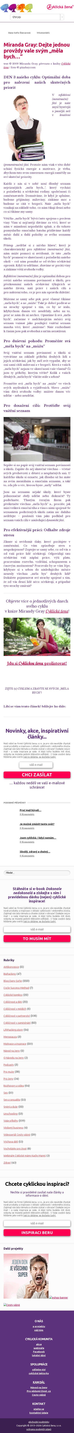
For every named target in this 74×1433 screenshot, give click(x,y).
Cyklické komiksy (13, 994)
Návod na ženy (12, 1050)
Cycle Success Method (16, 987)
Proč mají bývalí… (30, 810)
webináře (39, 1348)
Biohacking (10, 973)
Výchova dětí (11, 1141)
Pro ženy (8, 1078)
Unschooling (11, 1113)
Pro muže (9, 1071)
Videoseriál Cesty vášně (17, 1134)
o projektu (39, 1326)
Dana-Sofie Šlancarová (19, 33)
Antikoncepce (11, 966)
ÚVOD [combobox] (17, 17)
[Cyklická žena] (37, 11)
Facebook (39, 1351)
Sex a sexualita (12, 1099)
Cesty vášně (39, 1395)
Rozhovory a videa (14, 1085)
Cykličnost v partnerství (17, 1015)
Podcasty (9, 1064)
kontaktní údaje (38, 1412)
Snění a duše (11, 1106)
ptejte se (39, 1409)
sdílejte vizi (39, 1369)
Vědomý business (13, 1127)
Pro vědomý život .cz (39, 1391)
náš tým (38, 1330)
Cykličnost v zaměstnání (17, 1022)
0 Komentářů (43, 33)
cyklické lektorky (39, 1373)
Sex (6, 1092)
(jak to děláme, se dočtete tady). (39, 757)
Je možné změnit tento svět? (37, 824)
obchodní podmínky (38, 1422)
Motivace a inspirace (15, 1043)
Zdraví (7, 1162)
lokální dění (39, 1355)
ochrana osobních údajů (38, 1429)
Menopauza (10, 1036)
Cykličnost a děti (13, 1001)
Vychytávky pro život (15, 1148)
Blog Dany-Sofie (13, 980)
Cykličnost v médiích (15, 1008)
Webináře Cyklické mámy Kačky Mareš (25, 1155)
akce (39, 1344)
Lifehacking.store (13, 1029)
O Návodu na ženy (14, 1057)
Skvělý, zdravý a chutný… (35, 851)
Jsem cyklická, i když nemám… (38, 837)
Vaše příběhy (11, 1120)
